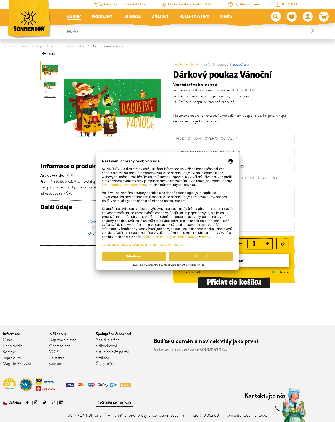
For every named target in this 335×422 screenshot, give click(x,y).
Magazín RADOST (18, 363)
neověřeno (241, 64)
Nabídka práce (107, 339)
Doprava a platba (63, 339)
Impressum (12, 357)
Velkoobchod (106, 346)
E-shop (74, 16)
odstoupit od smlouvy (114, 403)
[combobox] (191, 30)
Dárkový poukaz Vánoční (107, 46)
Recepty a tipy (194, 16)
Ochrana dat (59, 346)
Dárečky (52, 46)
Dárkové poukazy (75, 46)
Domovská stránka (14, 46)
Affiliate (102, 357)
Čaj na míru (105, 363)
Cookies (55, 363)
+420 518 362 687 (205, 415)
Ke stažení (57, 357)
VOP (53, 352)
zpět (52, 54)
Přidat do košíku (234, 282)
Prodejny (102, 16)
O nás (226, 16)
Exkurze (132, 16)
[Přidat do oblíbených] (282, 244)
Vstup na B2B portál (112, 352)
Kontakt (9, 352)
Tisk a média (13, 346)
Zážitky (160, 16)
